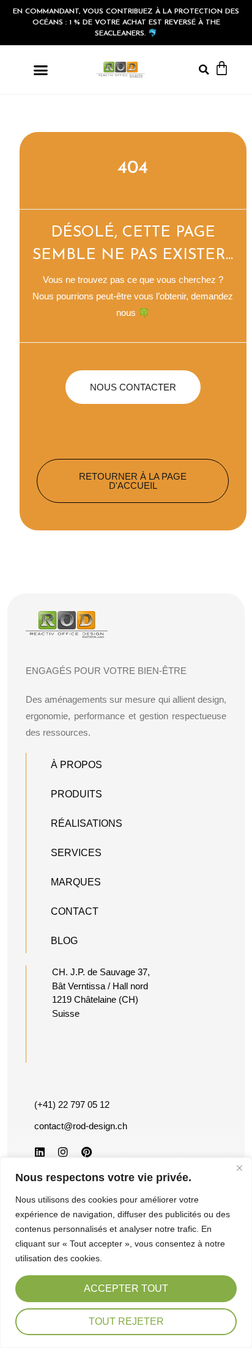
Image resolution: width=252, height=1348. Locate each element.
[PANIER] (221, 68)
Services (76, 853)
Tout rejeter (126, 1321)
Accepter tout (126, 1288)
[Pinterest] (86, 1151)
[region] (126, 1252)
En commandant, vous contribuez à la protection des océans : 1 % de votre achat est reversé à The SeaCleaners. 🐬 (126, 22)
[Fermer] (239, 1167)
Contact (74, 911)
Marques (76, 882)
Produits (76, 794)
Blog (64, 941)
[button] (41, 69)
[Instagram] (63, 1151)
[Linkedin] (39, 1151)
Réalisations (86, 823)
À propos (76, 765)
